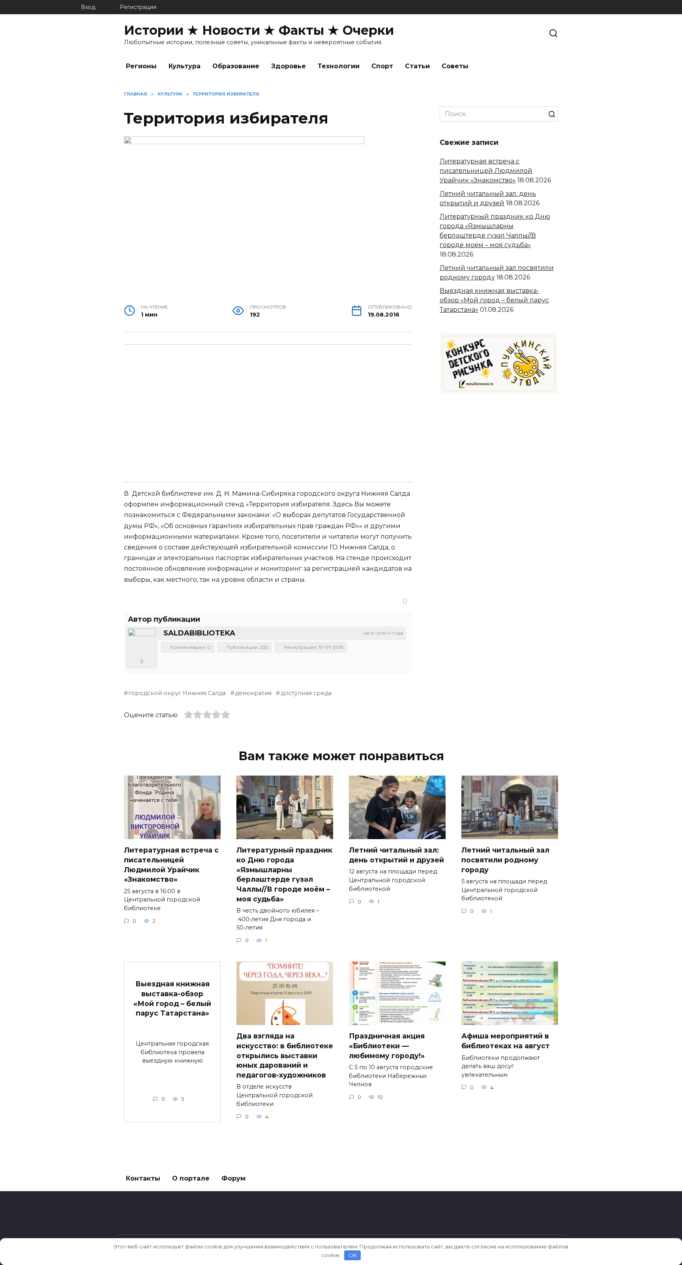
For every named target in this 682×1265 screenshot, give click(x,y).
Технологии (339, 66)
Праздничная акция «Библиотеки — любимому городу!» (387, 1045)
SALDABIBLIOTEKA (199, 633)
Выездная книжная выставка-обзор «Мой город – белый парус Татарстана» (494, 300)
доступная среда (306, 693)
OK (352, 1255)
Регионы (141, 66)
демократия (253, 693)
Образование (235, 66)
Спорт (382, 66)
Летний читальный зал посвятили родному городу (505, 859)
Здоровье (288, 66)
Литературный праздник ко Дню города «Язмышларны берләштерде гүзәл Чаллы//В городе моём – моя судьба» (284, 874)
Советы (455, 66)
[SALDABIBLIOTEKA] (142, 642)
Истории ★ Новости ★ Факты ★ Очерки (259, 30)
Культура (184, 66)
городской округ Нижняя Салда (177, 693)
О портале (191, 1178)
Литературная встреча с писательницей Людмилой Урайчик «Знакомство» (486, 170)
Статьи (417, 66)
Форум (233, 1178)
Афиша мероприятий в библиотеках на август (505, 1041)
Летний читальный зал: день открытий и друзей (396, 855)
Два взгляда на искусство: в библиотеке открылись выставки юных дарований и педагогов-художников (284, 1055)
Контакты (143, 1178)
